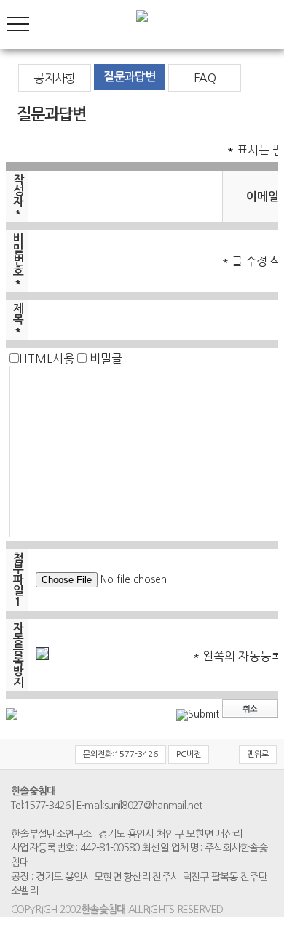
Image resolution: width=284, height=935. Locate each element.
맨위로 (258, 754)
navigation (18, 24)
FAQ (205, 78)
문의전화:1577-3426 (120, 754)
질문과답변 (129, 76)
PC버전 (188, 754)
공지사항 (54, 78)
